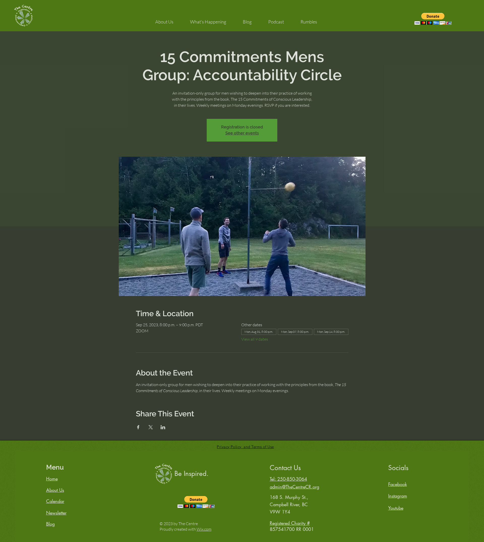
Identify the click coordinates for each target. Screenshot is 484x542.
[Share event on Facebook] (138, 427)
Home (52, 479)
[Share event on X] (150, 427)
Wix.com (204, 529)
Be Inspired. (191, 473)
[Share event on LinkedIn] (163, 427)
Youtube (395, 508)
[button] (164, 19)
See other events (242, 133)
